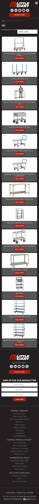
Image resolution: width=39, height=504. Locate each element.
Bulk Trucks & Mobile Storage (19, 419)
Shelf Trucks (19, 422)
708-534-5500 (20, 363)
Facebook (12, 10)
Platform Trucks (19, 425)
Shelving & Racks (19, 454)
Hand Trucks (20, 433)
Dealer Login (19, 15)
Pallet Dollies (20, 430)
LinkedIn (16, 10)
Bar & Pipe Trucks (19, 413)
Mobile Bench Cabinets (19, 466)
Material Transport (19, 411)
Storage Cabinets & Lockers (19, 451)
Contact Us (23, 10)
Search (27, 10)
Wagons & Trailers (19, 427)
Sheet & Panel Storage (19, 445)
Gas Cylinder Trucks (19, 436)
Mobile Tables (19, 463)
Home (3, 20)
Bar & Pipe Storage (20, 443)
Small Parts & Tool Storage (19, 448)
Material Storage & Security (19, 440)
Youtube (20, 10)
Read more (19, 58)
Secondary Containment (19, 476)
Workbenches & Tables (19, 458)
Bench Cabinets (19, 469)
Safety (20, 478)
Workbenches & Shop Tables (19, 461)
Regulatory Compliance (19, 473)
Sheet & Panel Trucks (19, 416)
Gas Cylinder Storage (19, 481)
